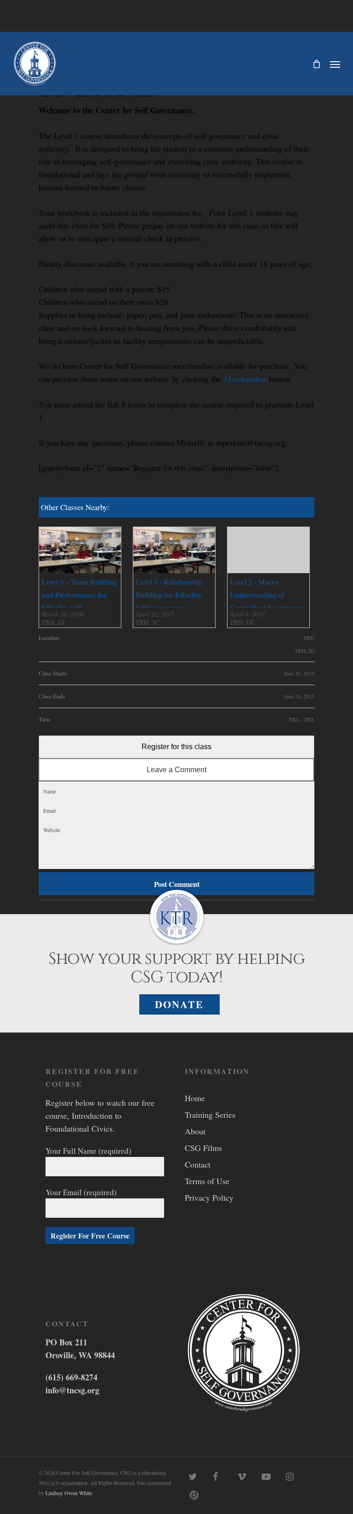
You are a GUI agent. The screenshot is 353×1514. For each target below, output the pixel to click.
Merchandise (245, 378)
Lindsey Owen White (69, 1492)
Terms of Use (207, 1180)
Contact (198, 1164)
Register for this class (176, 747)
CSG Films (203, 1147)
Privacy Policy (209, 1197)
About (195, 1131)
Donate (179, 1004)
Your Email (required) (81, 1192)
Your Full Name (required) (88, 1150)
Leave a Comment (176, 770)
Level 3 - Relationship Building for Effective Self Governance (169, 594)
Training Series (210, 1114)
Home (195, 1097)
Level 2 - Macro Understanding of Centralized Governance (267, 594)
